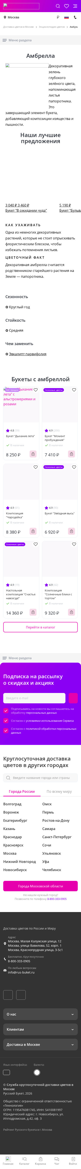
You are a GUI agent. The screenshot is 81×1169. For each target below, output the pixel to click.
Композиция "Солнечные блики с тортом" (58, 594)
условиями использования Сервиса (50, 721)
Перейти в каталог (40, 627)
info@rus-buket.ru (21, 972)
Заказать (33, 453)
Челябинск (51, 869)
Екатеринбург (15, 820)
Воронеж (11, 812)
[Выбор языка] (66, 17)
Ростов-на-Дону (56, 820)
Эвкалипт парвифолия (27, 354)
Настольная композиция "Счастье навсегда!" (20, 594)
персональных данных (41, 713)
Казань (9, 828)
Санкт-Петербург (56, 837)
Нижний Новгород (19, 861)
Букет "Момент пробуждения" (55, 438)
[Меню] (75, 6)
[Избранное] (66, 6)
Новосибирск (15, 869)
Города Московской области (40, 886)
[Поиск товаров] (57, 6)
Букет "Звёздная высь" (60, 513)
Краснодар (12, 837)
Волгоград (12, 804)
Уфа (45, 861)
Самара (48, 828)
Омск (47, 804)
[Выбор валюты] (57, 17)
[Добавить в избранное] (35, 390)
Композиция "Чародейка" (14, 515)
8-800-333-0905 (57, 899)
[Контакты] (75, 17)
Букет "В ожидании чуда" (26, 208)
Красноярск (13, 845)
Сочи (46, 845)
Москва (13, 17)
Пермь (48, 812)
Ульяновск (51, 853)
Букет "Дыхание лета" (20, 436)
